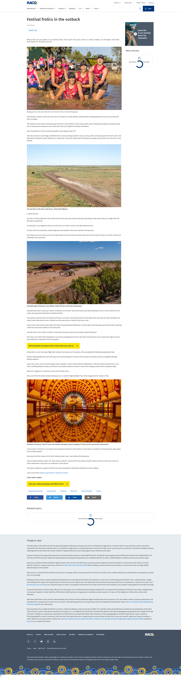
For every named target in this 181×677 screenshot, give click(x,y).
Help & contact (140, 3)
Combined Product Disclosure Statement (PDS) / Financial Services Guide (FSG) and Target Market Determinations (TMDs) (102, 619)
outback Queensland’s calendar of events (53, 473)
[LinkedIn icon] (54, 642)
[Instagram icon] (48, 642)
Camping (63, 491)
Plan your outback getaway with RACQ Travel (46, 484)
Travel (96, 8)
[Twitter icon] (35, 642)
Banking (72, 8)
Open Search (140, 8)
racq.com (30, 621)
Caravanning (51, 491)
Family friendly (87, 491)
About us (117, 3)
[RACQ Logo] (149, 634)
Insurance (61, 8)
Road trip (74, 491)
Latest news (128, 3)
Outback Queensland (35, 491)
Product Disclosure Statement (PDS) (75, 565)
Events (98, 491)
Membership (31, 8)
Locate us (151, 3)
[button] (148, 8)
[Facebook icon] (28, 642)
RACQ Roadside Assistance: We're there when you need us (51, 346)
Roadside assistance (47, 8)
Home (88, 8)
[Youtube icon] (41, 642)
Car (80, 8)
